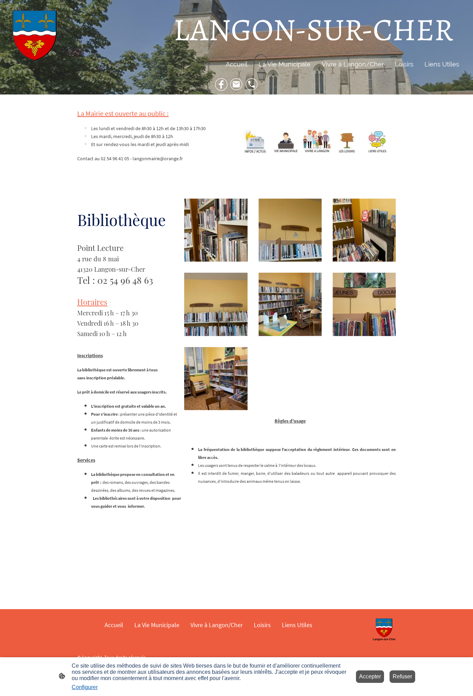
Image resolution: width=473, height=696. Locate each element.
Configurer (85, 687)
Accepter (370, 676)
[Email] (236, 84)
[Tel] (252, 84)
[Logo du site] (34, 36)
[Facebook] (221, 84)
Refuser (402, 676)
